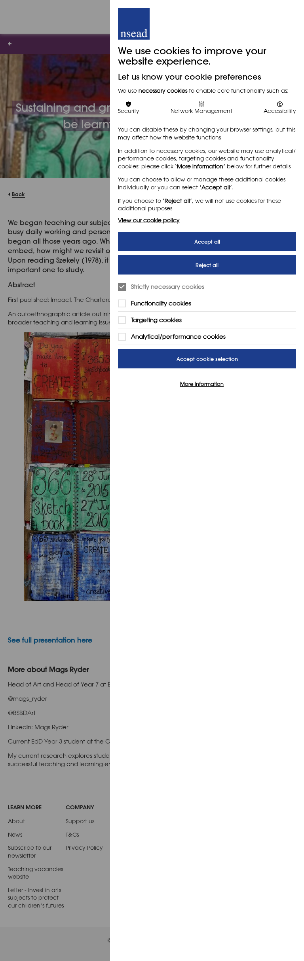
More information (202, 383)
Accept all (207, 241)
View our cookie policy (149, 220)
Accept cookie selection (207, 358)
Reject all (207, 264)
